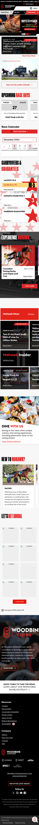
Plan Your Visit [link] (7, 738)
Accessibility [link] (6, 724)
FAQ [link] (3, 744)
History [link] (4, 735)
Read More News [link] (28, 56)
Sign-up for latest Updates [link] (18, 85)
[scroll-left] (4, 147)
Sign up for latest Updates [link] (19, 784)
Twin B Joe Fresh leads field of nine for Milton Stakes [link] (14, 337)
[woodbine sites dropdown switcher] (37, 4)
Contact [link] (5, 741)
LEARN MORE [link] (8, 668)
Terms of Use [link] (7, 718)
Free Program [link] (30, 4)
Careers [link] (5, 706)
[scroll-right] (35, 145)
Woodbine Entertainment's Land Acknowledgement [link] (19, 775)
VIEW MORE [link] (29, 286)
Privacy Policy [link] (7, 715)
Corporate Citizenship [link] (10, 712)
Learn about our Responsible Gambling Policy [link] (19, 687)
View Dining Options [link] (11, 442)
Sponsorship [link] (6, 709)
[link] (8, 6)
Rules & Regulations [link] (9, 721)
